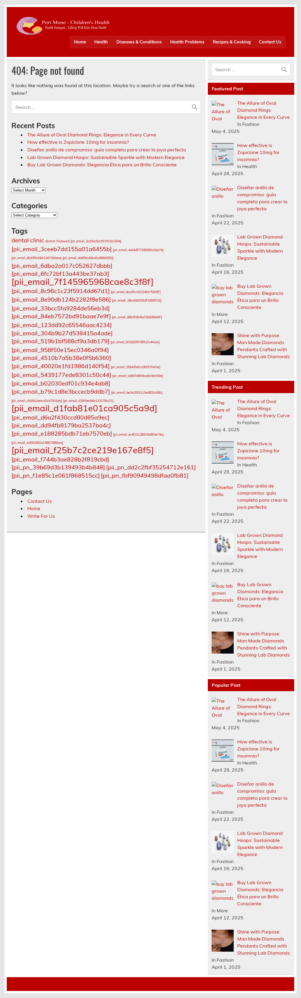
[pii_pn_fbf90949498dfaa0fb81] (144, 475)
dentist (50, 241)
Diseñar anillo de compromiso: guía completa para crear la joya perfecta (106, 150)
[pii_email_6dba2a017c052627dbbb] (61, 265)
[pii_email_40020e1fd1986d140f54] (60, 366)
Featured (62, 241)
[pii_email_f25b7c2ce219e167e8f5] (82, 450)
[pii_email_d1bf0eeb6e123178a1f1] (88, 401)
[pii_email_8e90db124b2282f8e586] (61, 299)
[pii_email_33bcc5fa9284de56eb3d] (60, 308)
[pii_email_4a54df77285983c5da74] (138, 250)
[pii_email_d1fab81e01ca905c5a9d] (84, 408)
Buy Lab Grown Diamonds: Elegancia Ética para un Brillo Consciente (102, 165)
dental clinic (27, 240)
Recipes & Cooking (232, 42)
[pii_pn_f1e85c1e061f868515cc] (55, 475)
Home (80, 42)
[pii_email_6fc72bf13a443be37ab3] (60, 273)
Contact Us (270, 42)
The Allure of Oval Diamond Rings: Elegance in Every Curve (91, 135)
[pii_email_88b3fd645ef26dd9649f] (137, 317)
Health (101, 42)
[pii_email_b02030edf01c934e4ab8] (60, 383)
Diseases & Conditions (139, 42)
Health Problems (187, 42)
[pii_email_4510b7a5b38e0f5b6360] (61, 357)
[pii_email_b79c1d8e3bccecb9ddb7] (60, 391)
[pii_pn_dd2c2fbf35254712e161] (151, 467)
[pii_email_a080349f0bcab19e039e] (137, 376)
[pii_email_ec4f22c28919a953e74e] (138, 434)
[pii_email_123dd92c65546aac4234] (61, 325)
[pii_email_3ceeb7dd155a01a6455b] (61, 249)
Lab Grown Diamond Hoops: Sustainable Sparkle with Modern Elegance (106, 157)
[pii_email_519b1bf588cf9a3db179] (60, 341)
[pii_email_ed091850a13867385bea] (37, 443)
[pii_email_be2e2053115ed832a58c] (136, 392)
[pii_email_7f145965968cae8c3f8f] (82, 281)
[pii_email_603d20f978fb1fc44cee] (135, 342)
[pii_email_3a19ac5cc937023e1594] (96, 241)
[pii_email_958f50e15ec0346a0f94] (60, 349)
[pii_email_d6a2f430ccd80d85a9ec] (60, 417)
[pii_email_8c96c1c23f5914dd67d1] (60, 291)
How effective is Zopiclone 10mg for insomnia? (78, 142)
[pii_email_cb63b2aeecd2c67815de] (36, 401)
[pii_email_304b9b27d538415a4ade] (62, 333)
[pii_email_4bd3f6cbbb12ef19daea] (36, 258)
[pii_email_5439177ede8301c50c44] (61, 374)
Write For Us (41, 516)
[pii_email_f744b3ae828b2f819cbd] (60, 459)
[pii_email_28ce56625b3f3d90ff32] (136, 300)
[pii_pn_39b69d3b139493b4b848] (58, 467)
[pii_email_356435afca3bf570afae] (135, 367)
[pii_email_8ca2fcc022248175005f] (135, 292)
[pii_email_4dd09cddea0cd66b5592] (88, 258)
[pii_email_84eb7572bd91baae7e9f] (61, 316)
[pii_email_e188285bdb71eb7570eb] (61, 433)
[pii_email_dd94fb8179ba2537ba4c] (61, 425)
